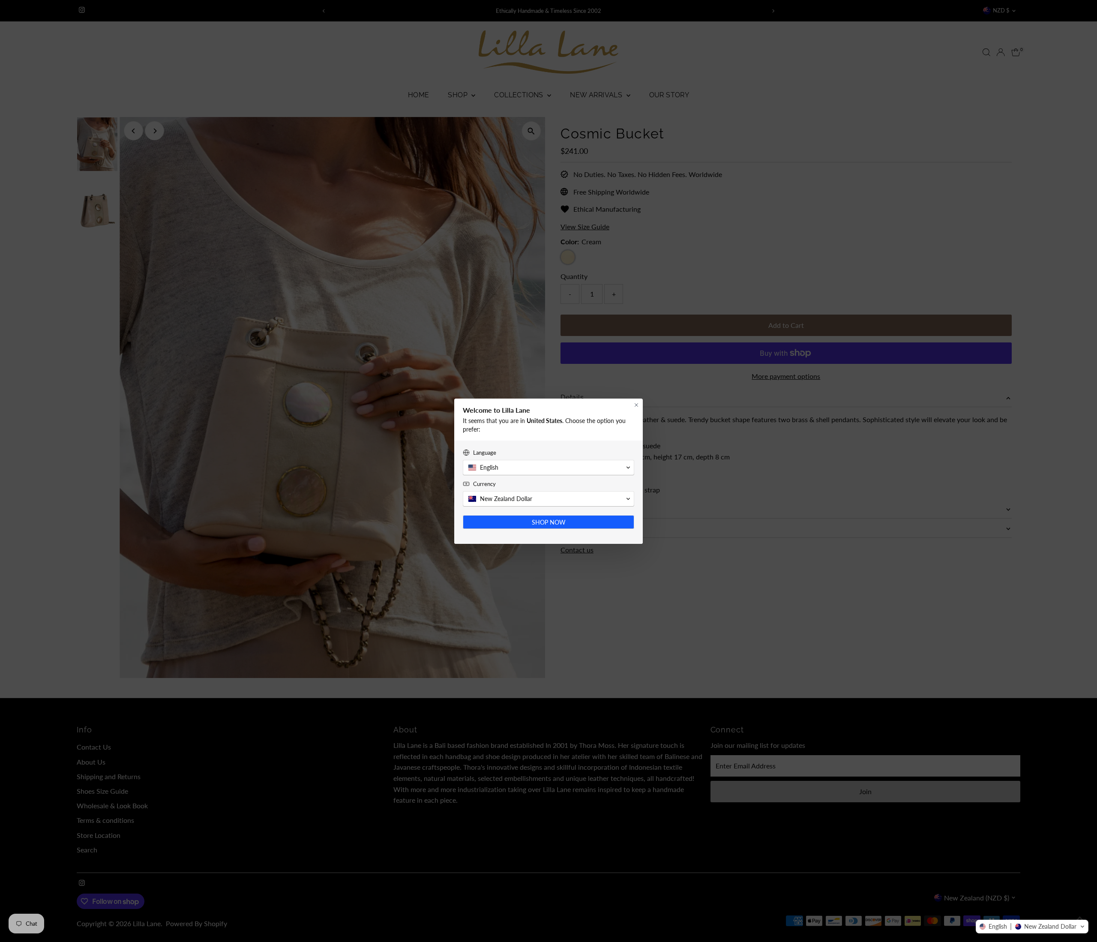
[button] (1032, 926)
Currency (484, 483)
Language (484, 452)
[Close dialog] (636, 405)
